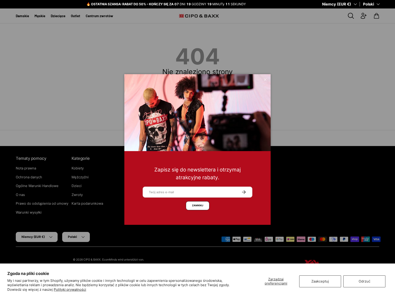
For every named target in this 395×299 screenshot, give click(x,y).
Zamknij (197, 205)
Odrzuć (364, 281)
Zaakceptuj (320, 281)
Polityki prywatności (70, 289)
